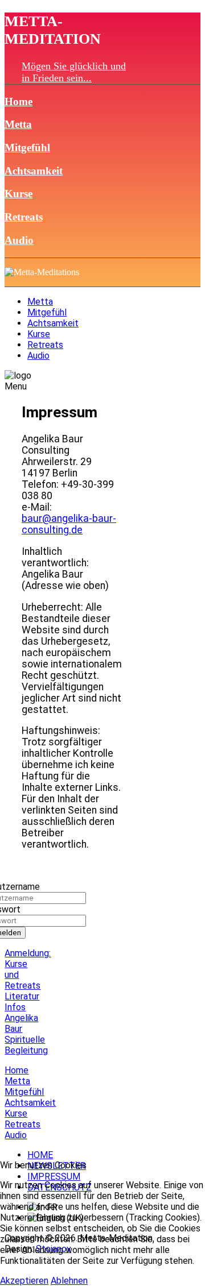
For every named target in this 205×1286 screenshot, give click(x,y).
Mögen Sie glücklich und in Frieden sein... (74, 72)
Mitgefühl (27, 148)
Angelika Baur (21, 1023)
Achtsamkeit (34, 171)
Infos (15, 1007)
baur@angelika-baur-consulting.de (69, 524)
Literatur (22, 996)
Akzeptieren (24, 1280)
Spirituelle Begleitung (26, 1045)
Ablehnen (69, 1280)
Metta (18, 124)
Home (18, 101)
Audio (19, 240)
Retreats (24, 217)
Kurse (18, 194)
